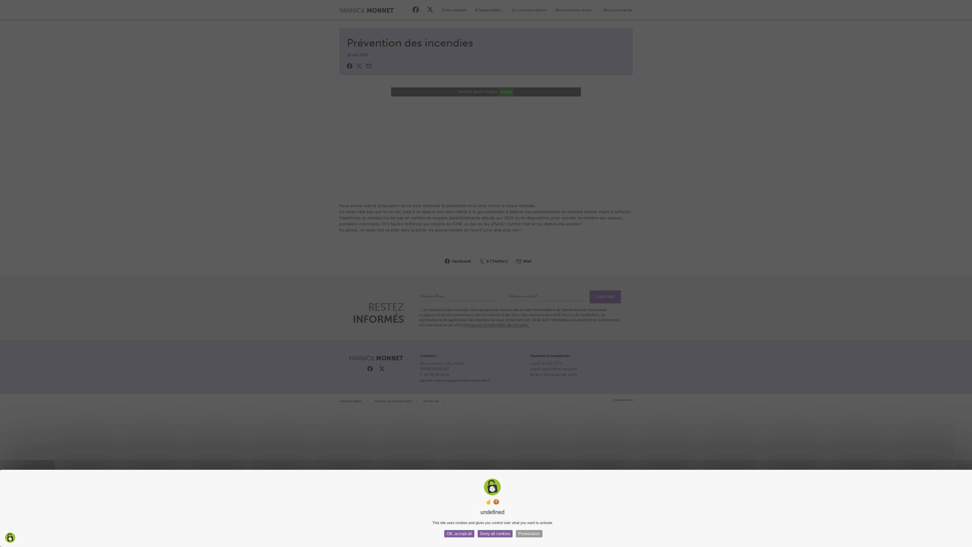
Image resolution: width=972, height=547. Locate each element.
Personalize (529, 534)
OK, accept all (459, 534)
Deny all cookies (495, 534)
